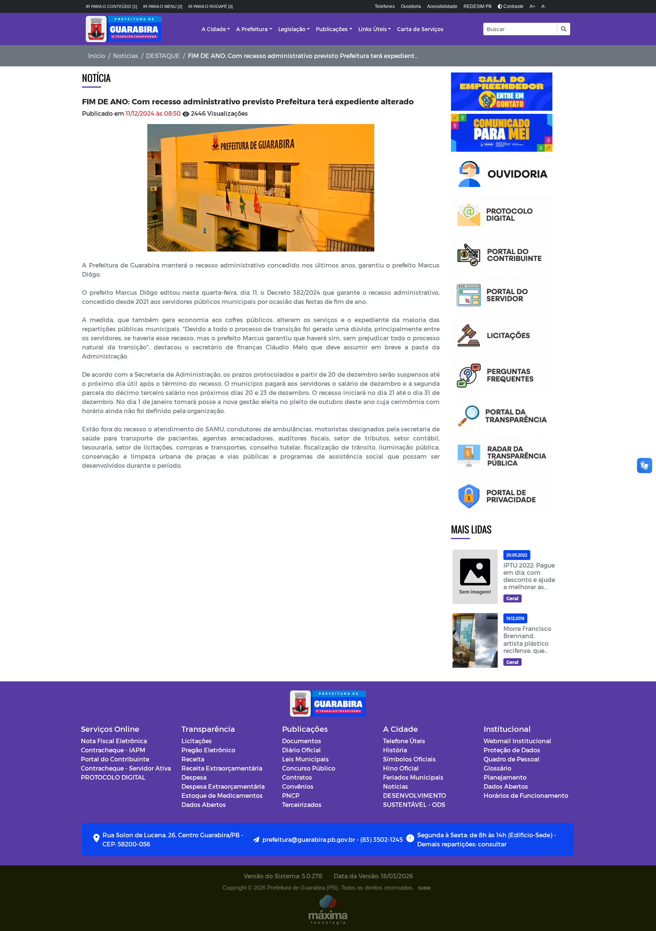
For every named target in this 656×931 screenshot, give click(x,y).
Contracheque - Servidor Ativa (126, 768)
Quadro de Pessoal (511, 759)
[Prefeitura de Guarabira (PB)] (124, 29)
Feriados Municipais (413, 777)
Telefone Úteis (404, 740)
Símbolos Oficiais (409, 759)
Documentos (301, 740)
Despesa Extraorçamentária (223, 786)
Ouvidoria (411, 6)
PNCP (291, 795)
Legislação (292, 29)
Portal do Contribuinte (115, 759)
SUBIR (424, 888)
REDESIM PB (478, 6)
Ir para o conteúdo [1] (111, 6)
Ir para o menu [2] (162, 6)
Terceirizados (302, 804)
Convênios (298, 786)
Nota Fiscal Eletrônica (114, 740)
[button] (563, 29)
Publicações (332, 29)
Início (96, 55)
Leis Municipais (305, 759)
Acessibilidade (442, 6)
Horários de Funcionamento (526, 795)
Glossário (497, 768)
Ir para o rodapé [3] (210, 6)
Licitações (196, 740)
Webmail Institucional (517, 740)
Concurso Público (308, 768)
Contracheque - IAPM (113, 749)
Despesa (194, 777)
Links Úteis (372, 29)
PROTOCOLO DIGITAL (113, 777)
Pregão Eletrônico (208, 749)
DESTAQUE (163, 55)
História (395, 749)
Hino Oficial (401, 768)
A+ (532, 6)
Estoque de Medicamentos (222, 795)
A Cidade (214, 29)
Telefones (385, 6)
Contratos (297, 777)
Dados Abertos (203, 804)
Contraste (513, 6)
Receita (192, 759)
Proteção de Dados (512, 749)
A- (543, 6)
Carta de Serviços (420, 29)
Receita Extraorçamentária (221, 768)
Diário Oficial (301, 749)
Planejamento (505, 777)
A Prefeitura (252, 29)
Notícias (125, 55)
